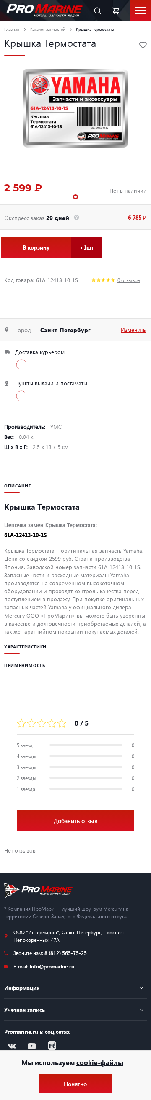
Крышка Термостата (95, 29)
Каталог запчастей (47, 29)
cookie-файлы (99, 1062)
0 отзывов (128, 280)
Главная (11, 29)
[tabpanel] (75, 108)
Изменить (133, 329)
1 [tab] (75, 196)
